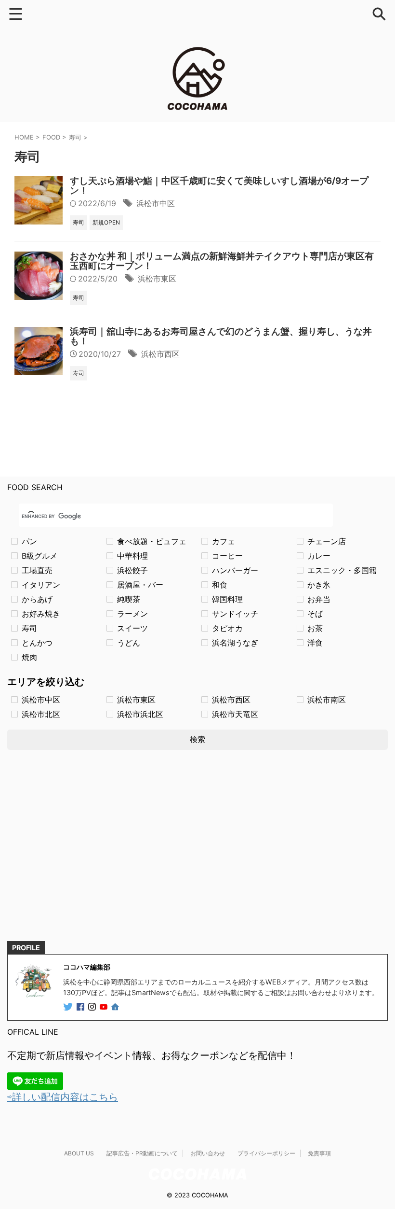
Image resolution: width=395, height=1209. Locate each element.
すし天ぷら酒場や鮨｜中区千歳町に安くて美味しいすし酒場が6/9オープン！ (219, 185)
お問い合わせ (207, 1153)
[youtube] (104, 1007)
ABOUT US (79, 1153)
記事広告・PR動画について (142, 1153)
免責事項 (319, 1153)
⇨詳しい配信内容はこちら (62, 1097)
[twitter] (69, 1007)
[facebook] (81, 1007)
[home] (116, 1008)
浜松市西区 (160, 354)
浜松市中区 (155, 203)
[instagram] (93, 1007)
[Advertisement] (197, 854)
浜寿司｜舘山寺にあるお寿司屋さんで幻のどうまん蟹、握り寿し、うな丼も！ (221, 336)
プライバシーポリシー (266, 1153)
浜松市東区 (157, 278)
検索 (197, 739)
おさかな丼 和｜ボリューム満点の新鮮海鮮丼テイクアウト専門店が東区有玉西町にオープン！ (222, 261)
